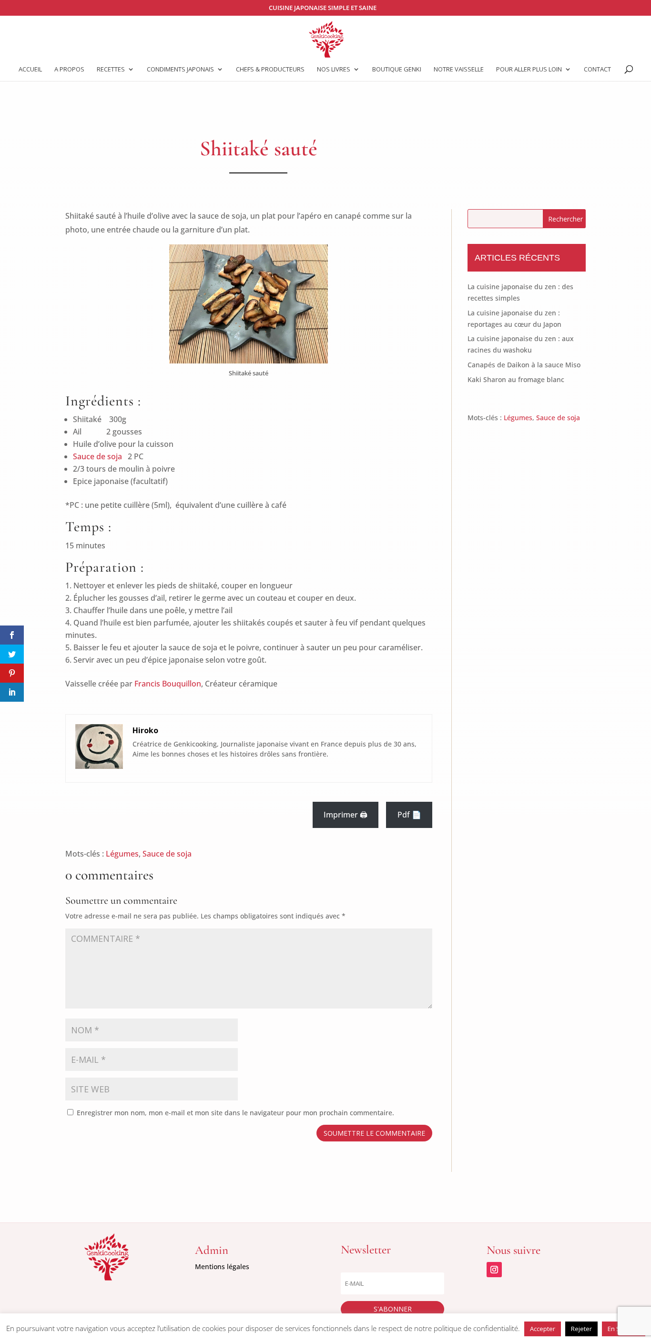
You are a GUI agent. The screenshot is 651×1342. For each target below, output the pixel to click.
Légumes (122, 853)
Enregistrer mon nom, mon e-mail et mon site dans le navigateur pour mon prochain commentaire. (235, 1112)
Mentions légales (222, 1266)
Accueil (30, 69)
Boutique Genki (396, 69)
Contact (597, 69)
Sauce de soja (98, 456)
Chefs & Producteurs (270, 69)
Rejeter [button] (581, 1328)
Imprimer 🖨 (345, 814)
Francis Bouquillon (167, 683)
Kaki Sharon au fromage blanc (516, 379)
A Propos (69, 69)
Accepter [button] (542, 1328)
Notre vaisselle (459, 69)
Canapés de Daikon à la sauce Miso (524, 364)
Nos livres (333, 69)
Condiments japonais (180, 69)
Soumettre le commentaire (374, 1133)
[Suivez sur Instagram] (494, 1269)
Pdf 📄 (409, 814)
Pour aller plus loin (529, 69)
